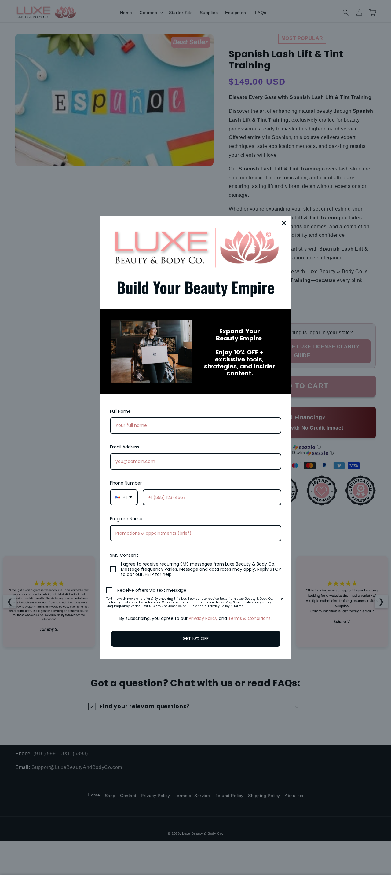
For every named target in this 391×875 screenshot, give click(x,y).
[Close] (283, 223)
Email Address (124, 447)
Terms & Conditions (249, 618)
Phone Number (126, 483)
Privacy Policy (203, 618)
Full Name (120, 411)
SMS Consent (124, 555)
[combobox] (124, 497)
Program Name (126, 519)
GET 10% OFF (196, 638)
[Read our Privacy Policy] (281, 599)
